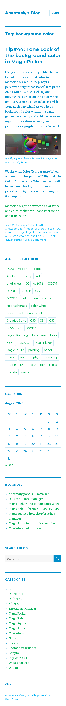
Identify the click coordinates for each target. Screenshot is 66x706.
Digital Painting (17, 335)
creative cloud (37, 313)
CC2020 (12, 298)
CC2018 (26, 291)
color (26, 232)
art (38, 276)
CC (58, 228)
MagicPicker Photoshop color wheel (35, 503)
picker (46, 236)
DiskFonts (16, 598)
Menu (55, 12)
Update (12, 372)
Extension (39, 335)
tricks (53, 365)
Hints (53, 335)
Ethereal (15, 603)
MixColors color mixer (25, 528)
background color (45, 228)
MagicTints (17, 628)
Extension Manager (22, 608)
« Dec (9, 465)
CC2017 (12, 291)
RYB (7, 239)
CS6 (32, 236)
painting (34, 350)
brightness (14, 283)
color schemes (17, 305)
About (9, 684)
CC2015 (18, 232)
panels (11, 357)
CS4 (21, 236)
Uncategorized (14, 228)
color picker (30, 298)
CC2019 (40, 291)
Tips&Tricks (42, 225)
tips (42, 365)
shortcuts (16, 239)
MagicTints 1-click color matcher (32, 523)
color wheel (39, 305)
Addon (22, 269)
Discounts (16, 594)
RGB (53, 236)
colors (46, 298)
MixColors (16, 633)
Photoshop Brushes (23, 648)
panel (48, 350)
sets (33, 365)
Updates (14, 667)
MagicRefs (16, 618)
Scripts (14, 653)
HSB (38, 236)
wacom (26, 372)
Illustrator (24, 342)
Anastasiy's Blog (23, 13)
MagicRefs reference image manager (35, 508)
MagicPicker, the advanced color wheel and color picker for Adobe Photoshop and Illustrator (33, 211)
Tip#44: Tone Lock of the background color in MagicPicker (33, 55)
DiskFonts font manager (26, 499)
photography (29, 357)
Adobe (30, 228)
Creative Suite (16, 320)
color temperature (41, 232)
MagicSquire (15, 350)
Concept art (15, 313)
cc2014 (9, 232)
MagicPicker (27, 225)
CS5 (27, 236)
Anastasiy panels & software (29, 494)
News (12, 638)
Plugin (11, 365)
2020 (10, 269)
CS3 (15, 236)
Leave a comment (35, 239)
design (32, 328)
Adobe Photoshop (19, 276)
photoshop (50, 357)
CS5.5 (10, 328)
